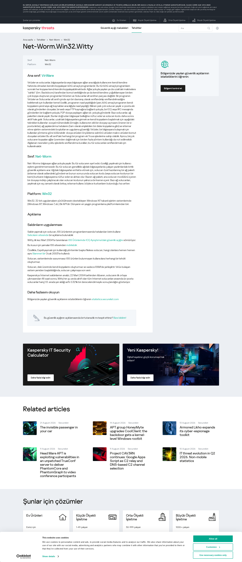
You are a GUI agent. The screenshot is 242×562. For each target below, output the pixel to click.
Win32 (67, 39)
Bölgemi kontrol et (173, 88)
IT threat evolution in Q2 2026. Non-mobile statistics (197, 457)
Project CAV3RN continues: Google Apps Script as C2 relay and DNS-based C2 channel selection (127, 460)
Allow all (213, 539)
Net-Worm (54, 39)
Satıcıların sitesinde (37, 235)
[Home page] (40, 28)
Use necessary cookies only (213, 555)
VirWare (48, 76)
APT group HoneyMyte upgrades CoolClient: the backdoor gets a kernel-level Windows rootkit (128, 433)
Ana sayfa (28, 39)
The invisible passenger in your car (59, 429)
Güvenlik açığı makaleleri (114, 27)
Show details (48, 556)
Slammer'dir (38, 253)
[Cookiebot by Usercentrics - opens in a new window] (23, 556)
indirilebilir (72, 245)
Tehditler (137, 27)
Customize (211, 547)
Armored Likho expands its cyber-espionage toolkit (197, 431)
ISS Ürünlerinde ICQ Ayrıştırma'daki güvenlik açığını (95, 240)
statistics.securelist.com (105, 299)
